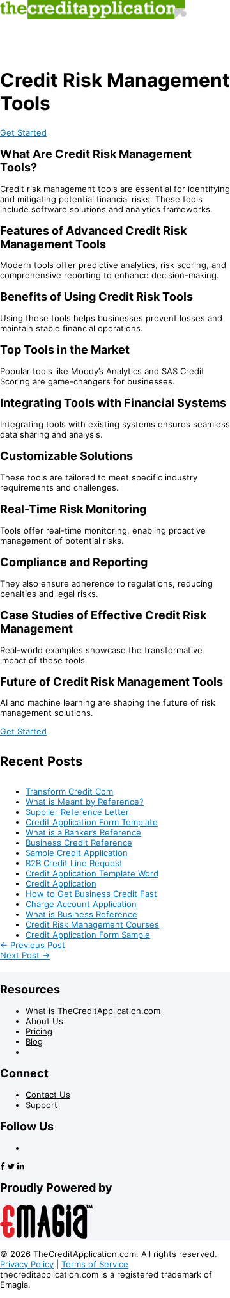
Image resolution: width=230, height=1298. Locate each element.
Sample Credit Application (77, 853)
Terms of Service (94, 1264)
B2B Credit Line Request (74, 863)
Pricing (39, 1031)
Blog (34, 1041)
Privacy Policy (27, 1264)
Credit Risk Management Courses (92, 924)
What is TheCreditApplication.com (93, 1011)
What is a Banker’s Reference (83, 832)
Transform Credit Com (69, 791)
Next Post (25, 955)
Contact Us (48, 1094)
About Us (44, 1021)
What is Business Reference (81, 914)
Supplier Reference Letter (77, 812)
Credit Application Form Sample (88, 935)
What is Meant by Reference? (85, 801)
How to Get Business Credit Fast (91, 894)
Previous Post (32, 945)
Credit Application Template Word (92, 873)
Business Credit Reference (79, 842)
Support (41, 1105)
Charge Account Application (81, 904)
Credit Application (61, 883)
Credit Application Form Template (92, 822)
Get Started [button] (23, 132)
